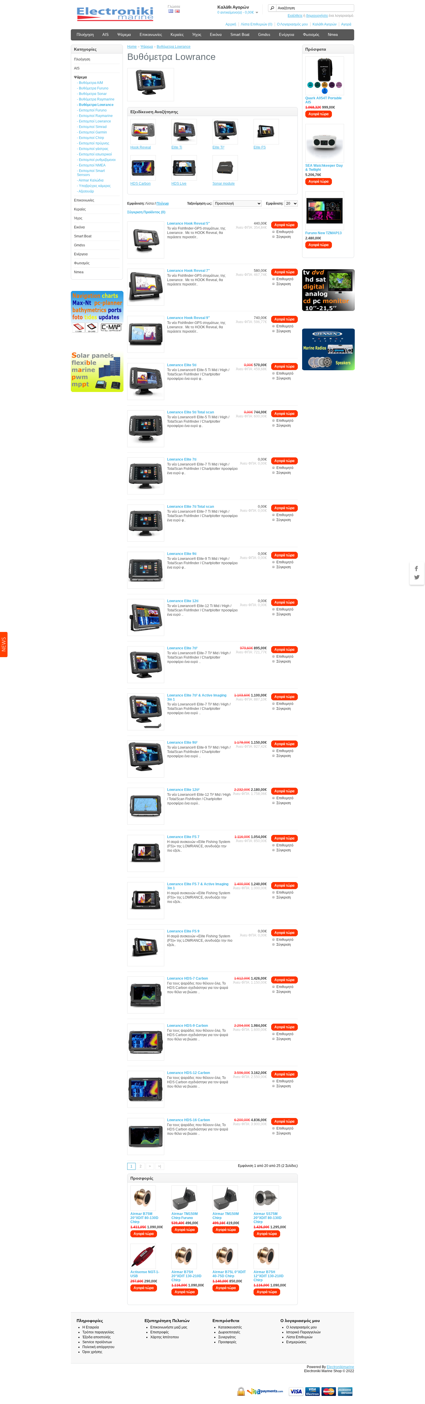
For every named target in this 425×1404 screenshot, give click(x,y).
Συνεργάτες (227, 1337)
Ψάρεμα (124, 34)
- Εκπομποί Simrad (92, 127)
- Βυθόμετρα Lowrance (95, 105)
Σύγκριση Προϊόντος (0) (146, 212)
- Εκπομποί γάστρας (92, 149)
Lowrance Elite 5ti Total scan (190, 412)
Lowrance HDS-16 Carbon (188, 1120)
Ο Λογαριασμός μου (292, 24)
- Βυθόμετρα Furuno (92, 88)
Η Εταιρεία (90, 1327)
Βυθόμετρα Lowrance (174, 47)
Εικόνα (216, 34)
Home (132, 47)
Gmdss (264, 34)
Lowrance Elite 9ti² (182, 743)
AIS (105, 34)
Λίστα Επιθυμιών (299, 1337)
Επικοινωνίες (151, 34)
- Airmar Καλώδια (90, 180)
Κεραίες (177, 34)
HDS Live (178, 184)
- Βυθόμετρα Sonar (92, 94)
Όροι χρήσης (92, 1352)
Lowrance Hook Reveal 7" (188, 271)
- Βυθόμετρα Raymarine (95, 99)
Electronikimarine (340, 1367)
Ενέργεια (286, 34)
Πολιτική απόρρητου (98, 1347)
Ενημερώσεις (296, 1342)
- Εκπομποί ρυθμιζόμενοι (96, 160)
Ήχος (196, 34)
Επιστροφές (159, 1332)
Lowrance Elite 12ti (182, 601)
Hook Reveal (140, 147)
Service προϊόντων (97, 1342)
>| (159, 1166)
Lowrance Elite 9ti (181, 554)
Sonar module (223, 184)
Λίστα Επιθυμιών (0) (256, 24)
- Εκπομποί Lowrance (94, 121)
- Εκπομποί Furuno (92, 110)
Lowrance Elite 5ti (181, 365)
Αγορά (346, 24)
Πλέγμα (162, 203)
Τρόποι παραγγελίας (98, 1332)
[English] (177, 11)
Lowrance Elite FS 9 (183, 931)
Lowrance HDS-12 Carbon (188, 1073)
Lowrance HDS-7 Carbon (187, 978)
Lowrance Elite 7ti (181, 459)
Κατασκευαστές (230, 1327)
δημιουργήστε (317, 16)
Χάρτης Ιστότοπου (164, 1337)
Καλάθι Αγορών (325, 24)
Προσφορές (227, 1342)
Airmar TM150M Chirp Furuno (184, 1216)
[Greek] (171, 11)
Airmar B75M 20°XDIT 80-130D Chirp (144, 1218)
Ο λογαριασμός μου (301, 1327)
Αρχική (231, 24)
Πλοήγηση (85, 34)
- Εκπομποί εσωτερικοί (94, 154)
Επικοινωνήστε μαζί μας (168, 1327)
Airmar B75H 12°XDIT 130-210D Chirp (269, 1276)
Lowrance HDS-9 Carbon (187, 1026)
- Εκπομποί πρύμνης (93, 143)
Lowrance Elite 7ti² (182, 648)
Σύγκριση (283, 237)
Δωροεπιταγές (229, 1332)
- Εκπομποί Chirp (90, 138)
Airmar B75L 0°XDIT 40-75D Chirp (229, 1274)
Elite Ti (176, 147)
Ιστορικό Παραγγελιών (303, 1332)
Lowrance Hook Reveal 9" (188, 318)
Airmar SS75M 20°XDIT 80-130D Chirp (268, 1218)
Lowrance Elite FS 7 (183, 837)
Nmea (333, 34)
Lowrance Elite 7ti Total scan (190, 507)
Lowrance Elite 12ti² (183, 790)
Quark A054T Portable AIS (323, 100)
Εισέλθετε (295, 16)
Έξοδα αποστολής (96, 1337)
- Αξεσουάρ (85, 191)
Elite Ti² (218, 147)
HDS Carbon (140, 184)
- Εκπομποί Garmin (92, 132)
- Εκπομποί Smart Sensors (91, 173)
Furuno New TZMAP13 (323, 233)
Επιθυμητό (284, 232)
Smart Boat (240, 34)
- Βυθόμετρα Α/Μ (90, 83)
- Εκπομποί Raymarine (95, 116)
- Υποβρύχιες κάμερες (94, 186)
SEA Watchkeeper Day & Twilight (324, 168)
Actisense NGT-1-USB (144, 1274)
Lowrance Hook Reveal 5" (188, 223)
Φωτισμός (311, 34)
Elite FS (260, 147)
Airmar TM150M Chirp (225, 1216)
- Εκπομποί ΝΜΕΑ (91, 165)
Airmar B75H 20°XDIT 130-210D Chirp (186, 1276)
